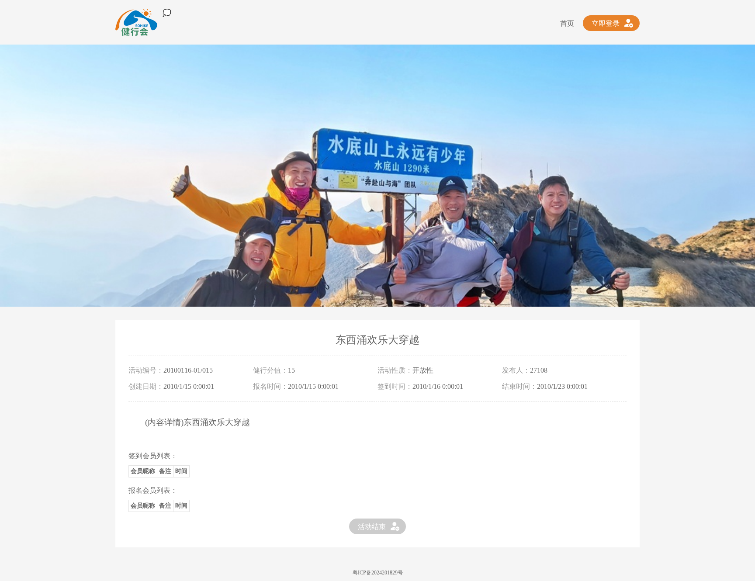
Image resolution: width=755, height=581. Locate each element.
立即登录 (606, 23)
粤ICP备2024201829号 (378, 573)
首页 (567, 23)
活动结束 (372, 526)
